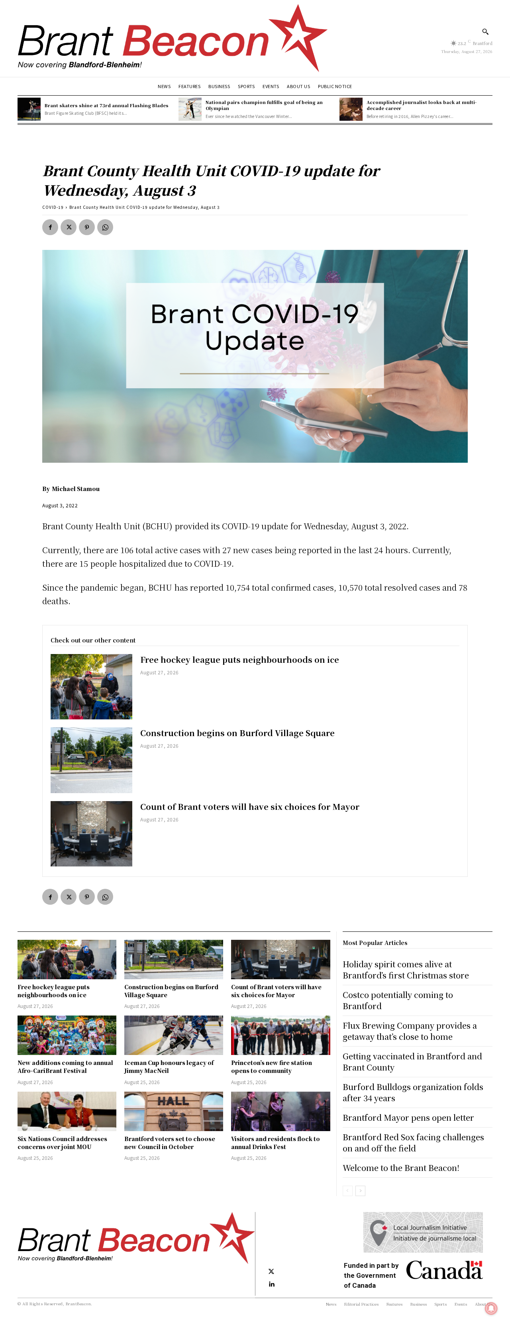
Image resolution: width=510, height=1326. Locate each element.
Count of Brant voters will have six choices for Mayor (249, 806)
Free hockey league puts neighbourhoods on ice (239, 659)
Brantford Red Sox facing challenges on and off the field (413, 1142)
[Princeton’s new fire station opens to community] (280, 1035)
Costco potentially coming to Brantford (398, 1000)
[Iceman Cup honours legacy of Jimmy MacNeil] (173, 1035)
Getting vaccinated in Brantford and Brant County (412, 1061)
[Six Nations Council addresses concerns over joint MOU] (67, 1111)
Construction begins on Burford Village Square (237, 733)
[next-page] (360, 1191)
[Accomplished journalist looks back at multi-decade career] (351, 109)
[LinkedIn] (271, 1284)
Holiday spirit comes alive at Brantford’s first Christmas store (406, 969)
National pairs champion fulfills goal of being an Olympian (264, 105)
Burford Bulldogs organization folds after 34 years (413, 1092)
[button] (485, 31)
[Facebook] (50, 227)
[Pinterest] (87, 227)
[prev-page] (348, 1191)
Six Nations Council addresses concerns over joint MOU (62, 1143)
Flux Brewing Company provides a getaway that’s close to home (410, 1031)
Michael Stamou (76, 489)
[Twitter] (68, 227)
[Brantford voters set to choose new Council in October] (173, 1111)
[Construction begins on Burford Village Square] (91, 760)
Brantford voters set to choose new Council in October (169, 1143)
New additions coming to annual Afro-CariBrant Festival (65, 1067)
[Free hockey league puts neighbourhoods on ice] (91, 686)
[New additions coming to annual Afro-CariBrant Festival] (67, 1035)
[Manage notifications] (491, 1308)
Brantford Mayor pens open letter (408, 1117)
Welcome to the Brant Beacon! (401, 1167)
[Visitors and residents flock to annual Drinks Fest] (280, 1111)
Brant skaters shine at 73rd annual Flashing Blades (107, 105)
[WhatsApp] (105, 227)
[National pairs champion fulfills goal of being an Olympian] (190, 109)
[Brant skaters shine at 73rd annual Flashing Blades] (29, 109)
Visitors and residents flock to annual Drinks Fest (275, 1143)
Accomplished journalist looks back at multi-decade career (422, 105)
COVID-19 (53, 207)
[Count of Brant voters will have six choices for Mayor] (91, 833)
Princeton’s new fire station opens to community (271, 1067)
